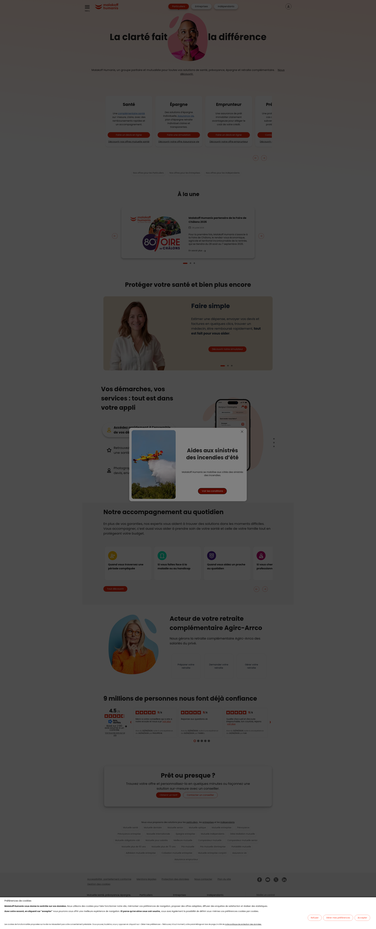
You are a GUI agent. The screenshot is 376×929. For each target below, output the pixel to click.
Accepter (362, 917)
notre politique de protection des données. (243, 924)
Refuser (315, 917)
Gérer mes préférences (338, 917)
